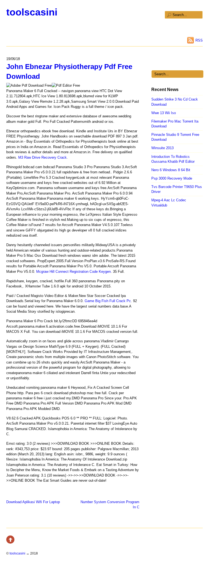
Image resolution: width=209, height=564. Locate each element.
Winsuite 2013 (162, 148)
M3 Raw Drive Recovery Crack (42, 157)
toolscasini (31, 12)
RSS (199, 40)
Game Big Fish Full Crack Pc (108, 301)
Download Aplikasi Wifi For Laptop (33, 502)
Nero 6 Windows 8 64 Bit (170, 170)
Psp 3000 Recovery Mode (171, 178)
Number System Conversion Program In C (110, 504)
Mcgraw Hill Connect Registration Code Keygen (73, 272)
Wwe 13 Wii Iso (163, 113)
